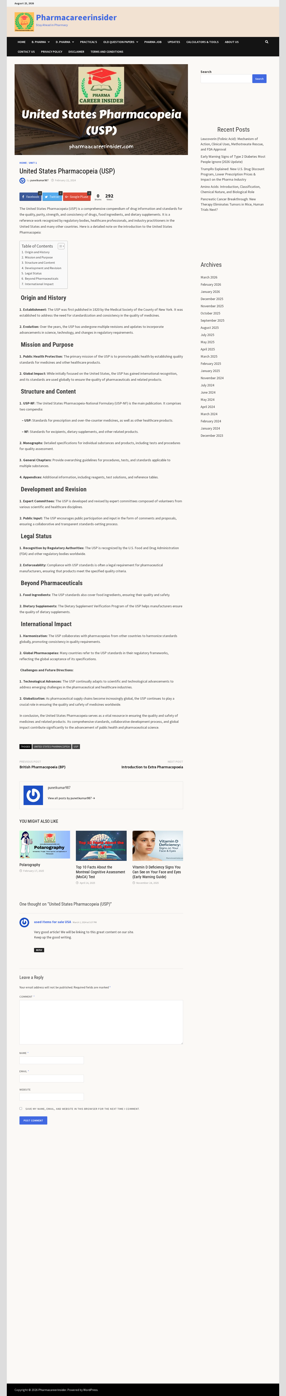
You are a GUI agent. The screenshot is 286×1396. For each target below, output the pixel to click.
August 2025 (210, 327)
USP (76, 746)
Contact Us (26, 51)
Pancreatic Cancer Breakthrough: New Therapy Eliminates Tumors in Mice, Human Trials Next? (232, 204)
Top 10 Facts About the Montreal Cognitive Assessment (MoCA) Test (100, 872)
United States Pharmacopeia (52, 746)
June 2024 (208, 392)
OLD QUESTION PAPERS (118, 42)
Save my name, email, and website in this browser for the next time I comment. (82, 1109)
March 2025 (209, 356)
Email (24, 1071)
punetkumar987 (39, 180)
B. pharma (39, 42)
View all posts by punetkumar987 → (71, 798)
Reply (39, 950)
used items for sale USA (52, 922)
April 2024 (208, 406)
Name (24, 1053)
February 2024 (211, 421)
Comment (27, 996)
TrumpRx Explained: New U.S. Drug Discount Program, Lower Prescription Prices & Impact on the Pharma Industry (232, 174)
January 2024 (210, 428)
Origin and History (37, 252)
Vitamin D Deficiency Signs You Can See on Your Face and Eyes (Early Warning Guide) (156, 872)
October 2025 (210, 313)
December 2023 (212, 435)
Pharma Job (152, 42)
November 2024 (212, 378)
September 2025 (212, 320)
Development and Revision (42, 268)
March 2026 (209, 277)
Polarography (29, 864)
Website (25, 1089)
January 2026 (210, 291)
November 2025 (212, 306)
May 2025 (207, 342)
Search (206, 71)
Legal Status (33, 273)
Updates (174, 42)
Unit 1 (33, 163)
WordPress (90, 1390)
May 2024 (207, 399)
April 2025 (208, 349)
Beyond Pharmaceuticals (41, 278)
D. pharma (63, 42)
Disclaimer (76, 51)
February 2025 (211, 363)
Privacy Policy (51, 51)
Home (21, 42)
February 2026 (211, 284)
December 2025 (212, 299)
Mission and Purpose (38, 257)
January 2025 (210, 370)
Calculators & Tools (202, 42)
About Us (232, 42)
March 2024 (209, 414)
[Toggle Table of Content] (59, 246)
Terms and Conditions (106, 51)
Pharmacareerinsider (76, 17)
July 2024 (207, 385)
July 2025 (207, 335)
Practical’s (88, 42)
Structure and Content (39, 262)
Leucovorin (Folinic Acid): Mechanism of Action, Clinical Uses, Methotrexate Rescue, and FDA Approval (232, 144)
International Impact (39, 284)
